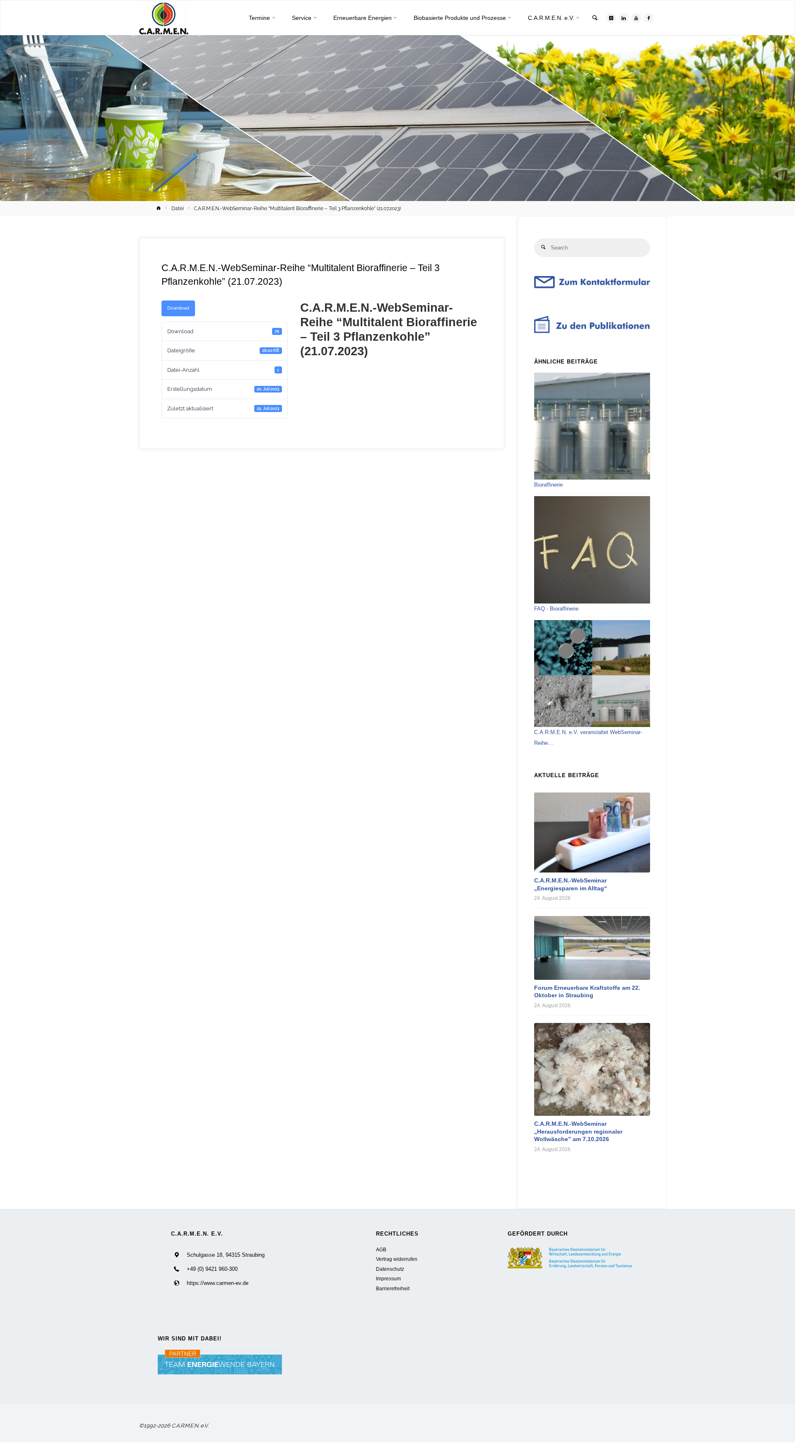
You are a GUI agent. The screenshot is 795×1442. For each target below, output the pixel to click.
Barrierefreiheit (393, 1288)
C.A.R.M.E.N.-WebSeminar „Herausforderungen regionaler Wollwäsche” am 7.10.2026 (578, 1131)
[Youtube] (636, 18)
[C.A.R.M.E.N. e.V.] (163, 18)
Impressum (388, 1278)
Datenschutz (390, 1269)
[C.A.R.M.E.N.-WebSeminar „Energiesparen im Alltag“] (592, 832)
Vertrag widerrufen (396, 1259)
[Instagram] (611, 18)
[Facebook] (648, 18)
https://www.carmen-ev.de (217, 1283)
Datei (177, 208)
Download (178, 308)
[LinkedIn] (624, 18)
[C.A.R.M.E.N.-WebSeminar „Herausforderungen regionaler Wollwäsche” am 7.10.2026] (592, 1069)
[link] (595, 18)
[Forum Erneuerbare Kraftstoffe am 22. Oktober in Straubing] (592, 948)
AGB (381, 1249)
